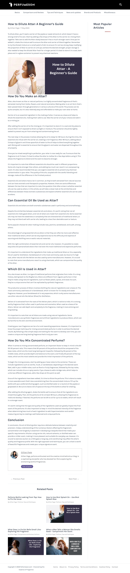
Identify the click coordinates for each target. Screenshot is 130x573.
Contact (115, 567)
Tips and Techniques (55, 12)
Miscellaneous (109, 12)
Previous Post (17, 479)
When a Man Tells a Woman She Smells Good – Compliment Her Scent (63, 530)
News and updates (73, 12)
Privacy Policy (73, 567)
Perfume (20, 502)
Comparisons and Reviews (33, 12)
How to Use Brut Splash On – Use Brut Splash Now (62, 498)
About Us (63, 567)
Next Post (74, 479)
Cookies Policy (104, 567)
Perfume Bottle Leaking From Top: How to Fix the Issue (24, 498)
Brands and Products (92, 12)
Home (55, 567)
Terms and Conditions (88, 567)
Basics (17, 12)
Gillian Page (26, 452)
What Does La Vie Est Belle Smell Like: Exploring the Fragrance (24, 530)
